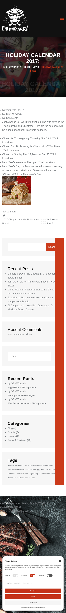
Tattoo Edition (19, 478)
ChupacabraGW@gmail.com (18, 511)
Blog (10, 428)
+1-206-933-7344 (11, 533)
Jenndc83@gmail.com (14, 537)
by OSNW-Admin (17, 383)
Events (11, 432)
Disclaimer (8, 555)
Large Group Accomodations (39, 474)
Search (52, 247)
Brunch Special (22, 469)
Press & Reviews (17, 440)
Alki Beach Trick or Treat (24, 465)
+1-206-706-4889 (11, 507)
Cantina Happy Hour (36, 469)
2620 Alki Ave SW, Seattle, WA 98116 (22, 529)
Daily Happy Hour (51, 469)
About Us (11, 465)
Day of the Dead (14, 474)
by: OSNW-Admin (12, 114)
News (11, 436)
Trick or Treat (29, 478)
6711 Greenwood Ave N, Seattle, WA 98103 (26, 503)
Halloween (24, 474)
